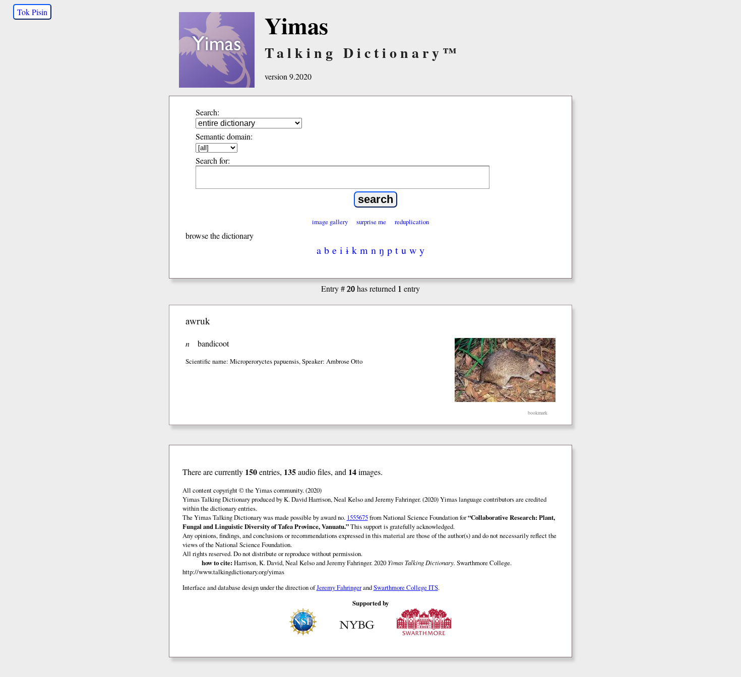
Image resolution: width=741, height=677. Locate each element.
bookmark (537, 413)
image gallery (330, 221)
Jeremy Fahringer (339, 587)
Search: (207, 112)
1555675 (357, 517)
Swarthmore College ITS (406, 587)
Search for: (213, 160)
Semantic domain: (224, 136)
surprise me (371, 221)
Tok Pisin (32, 12)
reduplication (412, 221)
